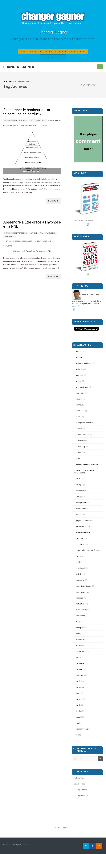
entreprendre (81, 502)
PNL (31, 120)
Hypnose (33, 233)
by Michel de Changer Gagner (19, 241)
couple (78, 452)
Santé (78, 657)
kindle (78, 562)
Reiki (78, 633)
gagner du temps (83, 520)
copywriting (80, 446)
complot (79, 428)
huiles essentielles (83, 532)
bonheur (79, 405)
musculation (81, 609)
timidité (79, 711)
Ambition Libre (80, 778)
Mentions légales (61, 828)
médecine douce (83, 592)
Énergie (79, 496)
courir (78, 458)
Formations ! (53, 57)
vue (77, 723)
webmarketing (82, 729)
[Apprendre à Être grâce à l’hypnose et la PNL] (32, 251)
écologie (79, 484)
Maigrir (78, 574)
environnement (82, 508)
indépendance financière (86, 550)
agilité (78, 351)
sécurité (79, 669)
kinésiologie (81, 568)
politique (79, 627)
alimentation (81, 357)
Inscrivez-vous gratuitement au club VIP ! (53, 51)
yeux (78, 735)
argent (78, 381)
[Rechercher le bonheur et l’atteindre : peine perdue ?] (32, 152)
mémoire (79, 598)
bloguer (79, 399)
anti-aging (80, 369)
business (79, 410)
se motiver (80, 663)
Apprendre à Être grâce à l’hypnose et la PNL (32, 224)
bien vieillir (80, 393)
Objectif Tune (79, 784)
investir (79, 556)
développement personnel (15, 120)
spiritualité (9, 236)
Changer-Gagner (53, 32)
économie (80, 490)
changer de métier (83, 422)
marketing (80, 580)
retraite (79, 645)
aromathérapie (82, 387)
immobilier (80, 544)
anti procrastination (84, 363)
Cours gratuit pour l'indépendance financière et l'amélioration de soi (53, 39)
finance (79, 514)
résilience (80, 639)
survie (78, 705)
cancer (78, 416)
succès (78, 699)
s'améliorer (40, 120)
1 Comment (43, 125)
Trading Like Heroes (82, 795)
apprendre (80, 375)
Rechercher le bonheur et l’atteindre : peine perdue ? (27, 112)
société (79, 681)
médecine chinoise (83, 586)
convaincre (80, 440)
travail (78, 717)
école (78, 478)
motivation (80, 604)
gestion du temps (83, 526)
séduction (80, 675)
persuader (80, 615)
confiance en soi (82, 434)
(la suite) (75, 306)
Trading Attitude (80, 789)
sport (78, 693)
